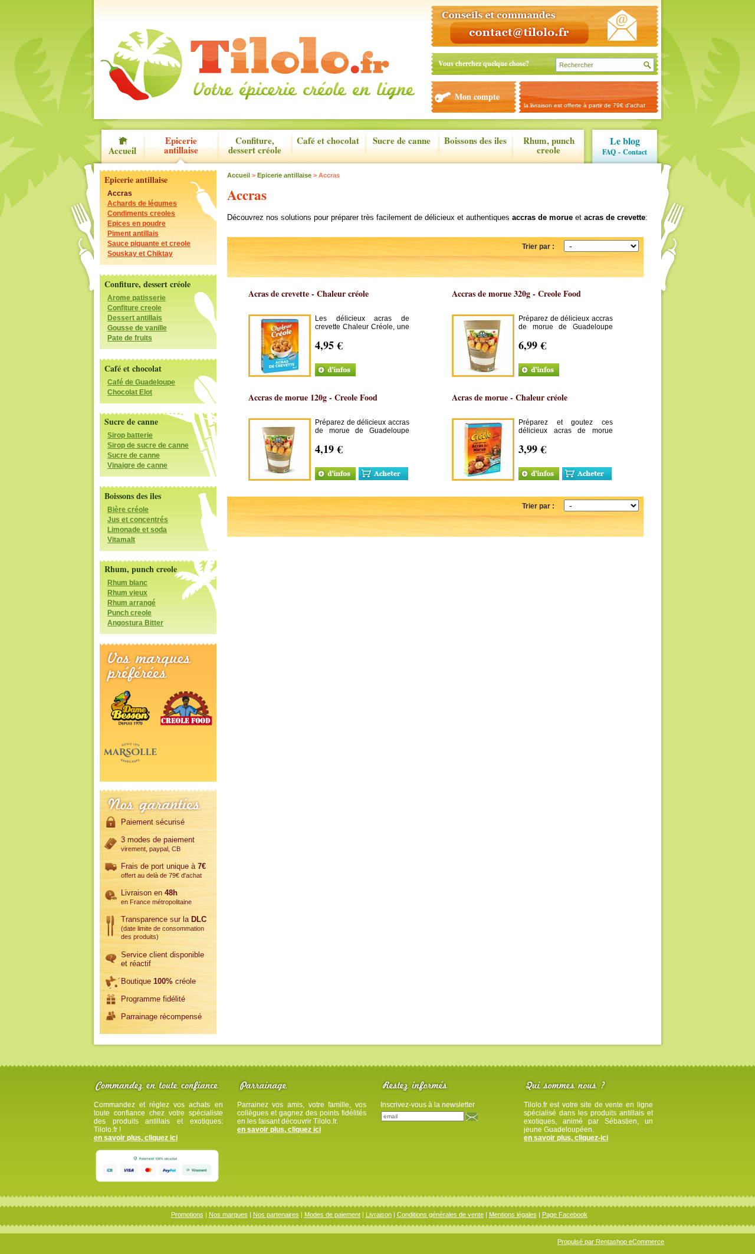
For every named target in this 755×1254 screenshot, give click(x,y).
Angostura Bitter (135, 623)
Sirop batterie (130, 435)
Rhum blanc (127, 583)
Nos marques (228, 1214)
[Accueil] (257, 64)
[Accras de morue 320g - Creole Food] (483, 372)
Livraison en (156, 896)
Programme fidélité (153, 998)
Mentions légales (513, 1214)
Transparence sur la (163, 927)
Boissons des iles (475, 141)
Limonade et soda (137, 530)
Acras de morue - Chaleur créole (509, 397)
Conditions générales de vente (440, 1214)
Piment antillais (133, 233)
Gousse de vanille (137, 328)
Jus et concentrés (137, 520)
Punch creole (129, 613)
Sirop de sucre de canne (148, 445)
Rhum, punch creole (549, 146)
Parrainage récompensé (161, 1016)
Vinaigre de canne (137, 465)
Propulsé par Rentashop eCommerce (610, 1241)
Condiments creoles (141, 213)
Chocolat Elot (129, 392)
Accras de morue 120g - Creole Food (313, 397)
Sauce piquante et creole (149, 243)
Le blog (625, 140)
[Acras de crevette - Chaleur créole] (279, 372)
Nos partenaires (276, 1214)
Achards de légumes (142, 203)
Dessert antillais (134, 318)
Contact (635, 152)
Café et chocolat (328, 141)
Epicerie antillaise (181, 146)
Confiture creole (134, 308)
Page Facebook (564, 1214)
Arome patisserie (136, 298)
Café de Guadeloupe (141, 382)
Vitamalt (121, 540)
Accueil (122, 149)
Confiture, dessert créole (254, 146)
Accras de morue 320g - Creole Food (516, 293)
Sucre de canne (402, 141)
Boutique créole (158, 981)
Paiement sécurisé (153, 822)
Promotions (187, 1214)
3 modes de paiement (158, 843)
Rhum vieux (127, 593)
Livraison (379, 1214)
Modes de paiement (332, 1214)
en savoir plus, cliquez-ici (566, 1138)
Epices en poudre (136, 223)
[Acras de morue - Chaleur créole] (483, 476)
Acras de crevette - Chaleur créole (308, 293)
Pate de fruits (129, 338)
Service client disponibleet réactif (162, 959)
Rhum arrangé (131, 603)
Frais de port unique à (163, 870)
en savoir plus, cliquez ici (136, 1138)
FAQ (609, 152)
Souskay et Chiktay (140, 254)
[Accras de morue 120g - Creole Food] (279, 476)
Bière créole (128, 509)
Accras (119, 193)
